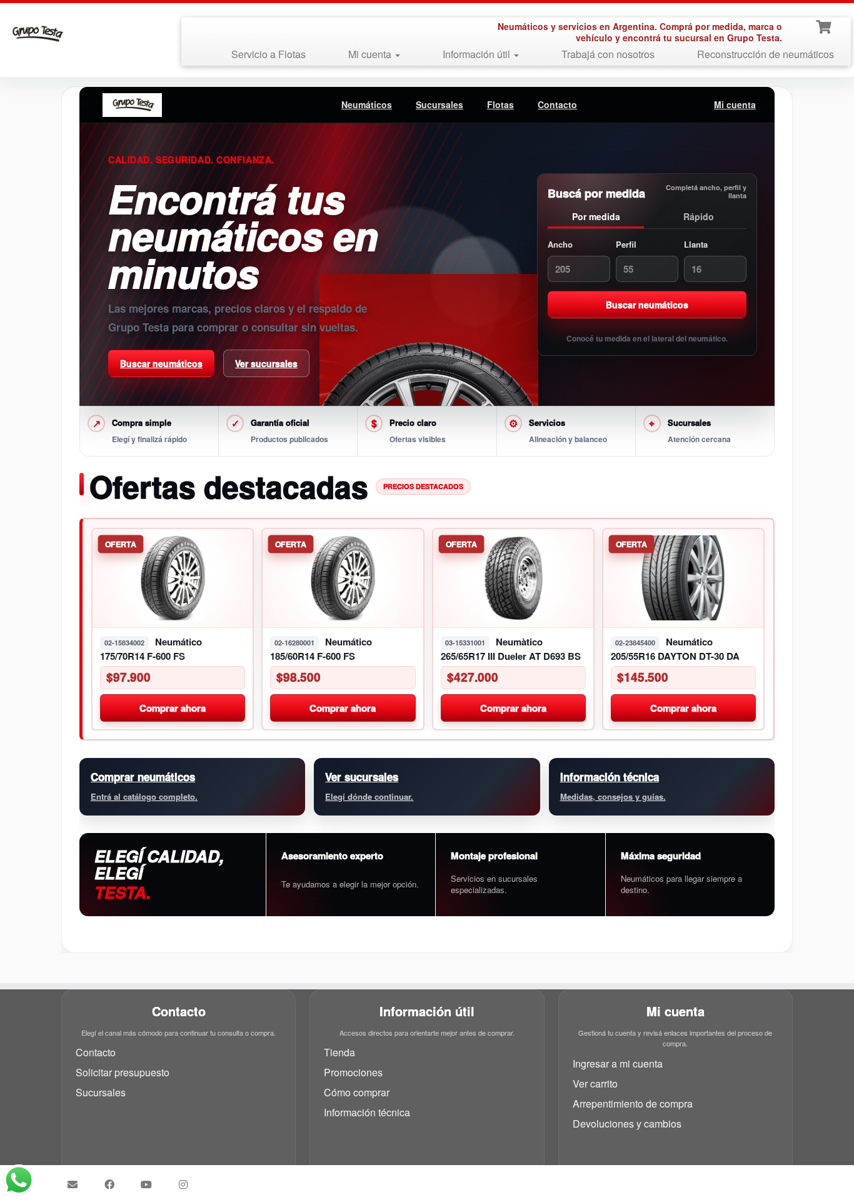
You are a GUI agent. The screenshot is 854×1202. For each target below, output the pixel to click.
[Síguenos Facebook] (113, 1184)
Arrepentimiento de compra (633, 1103)
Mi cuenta (371, 54)
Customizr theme (515, 1179)
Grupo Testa (356, 1179)
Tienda (339, 1052)
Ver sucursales (266, 363)
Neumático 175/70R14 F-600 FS (151, 649)
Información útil (478, 54)
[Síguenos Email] (76, 1184)
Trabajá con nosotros (608, 54)
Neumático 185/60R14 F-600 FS (321, 649)
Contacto (557, 104)
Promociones (353, 1072)
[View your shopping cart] (825, 26)
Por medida (596, 216)
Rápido (698, 216)
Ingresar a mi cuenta (618, 1063)
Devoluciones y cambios (627, 1123)
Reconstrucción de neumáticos (765, 54)
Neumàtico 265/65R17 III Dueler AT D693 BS (511, 649)
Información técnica (367, 1112)
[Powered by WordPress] (423, 1177)
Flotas (500, 104)
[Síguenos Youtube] (150, 1184)
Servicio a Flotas (268, 54)
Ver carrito (595, 1083)
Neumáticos (366, 104)
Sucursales (439, 104)
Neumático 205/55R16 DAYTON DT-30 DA (675, 649)
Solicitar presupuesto (122, 1072)
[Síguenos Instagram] (187, 1184)
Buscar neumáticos (161, 363)
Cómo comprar (356, 1092)
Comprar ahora (172, 707)
